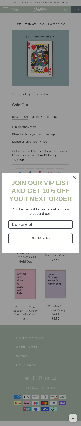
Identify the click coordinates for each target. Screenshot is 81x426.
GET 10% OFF (40, 238)
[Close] (74, 177)
